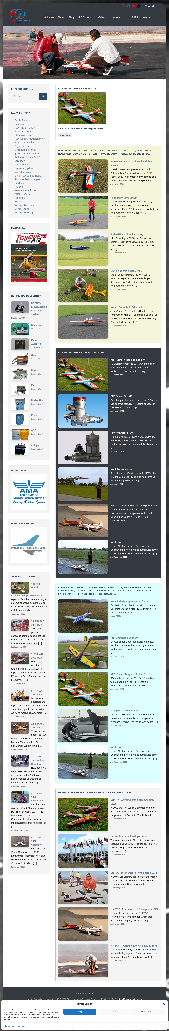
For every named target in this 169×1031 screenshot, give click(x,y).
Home (50, 17)
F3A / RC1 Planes (24, 127)
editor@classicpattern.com (130, 999)
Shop (72, 17)
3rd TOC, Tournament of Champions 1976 (133, 945)
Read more (65, 135)
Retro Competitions (25, 190)
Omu (34, 355)
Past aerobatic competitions (30, 179)
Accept (80, 1011)
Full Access (140, 17)
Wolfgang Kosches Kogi (124, 710)
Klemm (35, 415)
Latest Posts (21, 164)
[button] (163, 1004)
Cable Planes (22, 120)
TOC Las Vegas (23, 194)
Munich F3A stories (121, 469)
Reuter (35, 370)
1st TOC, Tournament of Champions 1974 (133, 872)
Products (19, 183)
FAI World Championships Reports (130, 836)
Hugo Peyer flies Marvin (123, 197)
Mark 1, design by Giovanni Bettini (129, 601)
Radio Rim (37, 400)
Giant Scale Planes (25, 149)
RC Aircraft (85, 17)
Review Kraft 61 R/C (121, 432)
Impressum (21, 1026)
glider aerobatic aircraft (27, 153)
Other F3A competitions (27, 175)
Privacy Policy (10, 1026)
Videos (102, 17)
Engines (19, 124)
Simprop (36, 325)
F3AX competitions (25, 142)
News (61, 17)
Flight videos (21, 146)
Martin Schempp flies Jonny (126, 270)
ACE (33, 430)
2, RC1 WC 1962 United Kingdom (37, 760)
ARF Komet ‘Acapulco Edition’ (127, 360)
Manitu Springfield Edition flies (127, 307)
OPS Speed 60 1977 (121, 396)
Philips (35, 445)
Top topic (19, 197)
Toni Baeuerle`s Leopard (124, 637)
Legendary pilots (23, 168)
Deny (114, 1011)
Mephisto (115, 542)
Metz (33, 385)
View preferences (148, 1011)
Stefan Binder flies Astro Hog (126, 234)
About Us (118, 17)
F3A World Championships (29, 138)
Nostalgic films (22, 172)
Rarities (18, 186)
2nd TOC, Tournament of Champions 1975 (134, 505)
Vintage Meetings (24, 212)
